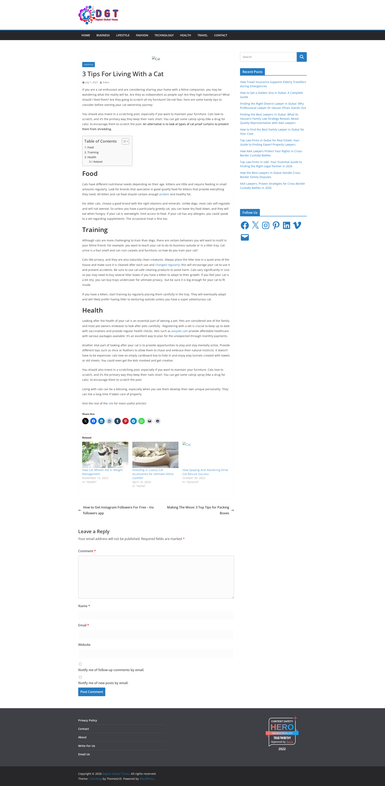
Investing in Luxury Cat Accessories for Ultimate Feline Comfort (153, 474)
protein (164, 194)
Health (185, 35)
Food (90, 147)
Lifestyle (123, 35)
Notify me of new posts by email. (103, 683)
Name (84, 606)
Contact (220, 35)
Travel (203, 35)
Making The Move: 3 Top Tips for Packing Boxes (198, 510)
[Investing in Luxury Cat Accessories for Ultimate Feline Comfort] (155, 455)
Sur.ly (290, 741)
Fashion (142, 35)
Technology (164, 35)
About (82, 737)
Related (97, 161)
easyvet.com (179, 331)
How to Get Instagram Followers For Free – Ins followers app (118, 510)
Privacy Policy (87, 720)
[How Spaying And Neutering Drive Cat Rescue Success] (205, 455)
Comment (87, 551)
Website (84, 644)
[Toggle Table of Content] (123, 141)
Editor (106, 82)
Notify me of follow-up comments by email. (111, 670)
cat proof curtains (202, 124)
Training (93, 152)
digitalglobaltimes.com (282, 733)
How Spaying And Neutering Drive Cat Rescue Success (205, 472)
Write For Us (86, 746)
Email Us (84, 754)
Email (83, 625)
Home (85, 35)
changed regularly (167, 265)
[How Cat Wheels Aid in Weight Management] (105, 455)
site (110, 403)
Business (103, 35)
